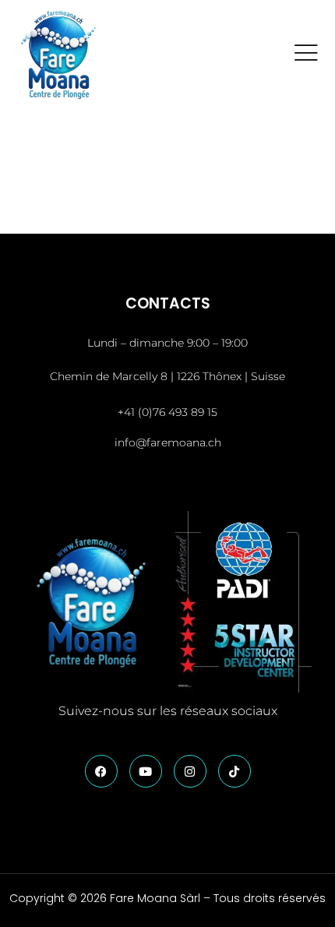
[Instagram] (190, 771)
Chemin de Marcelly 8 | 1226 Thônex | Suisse (167, 376)
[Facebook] (101, 771)
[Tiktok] (234, 771)
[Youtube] (145, 771)
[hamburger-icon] (306, 55)
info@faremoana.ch (168, 442)
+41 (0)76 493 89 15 (167, 412)
